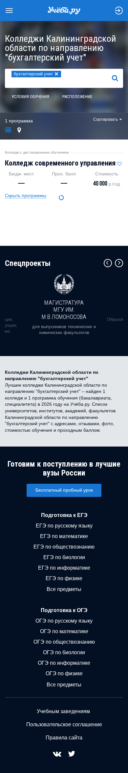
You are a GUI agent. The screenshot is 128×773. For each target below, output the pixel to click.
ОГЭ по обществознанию (64, 642)
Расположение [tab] (77, 96)
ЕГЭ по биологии (64, 557)
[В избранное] (119, 162)
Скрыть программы (25, 195)
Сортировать (105, 119)
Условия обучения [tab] (30, 96)
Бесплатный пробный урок (64, 490)
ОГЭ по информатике (64, 663)
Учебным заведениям (63, 711)
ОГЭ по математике (64, 631)
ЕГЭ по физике (64, 578)
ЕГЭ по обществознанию (64, 547)
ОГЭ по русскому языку (64, 621)
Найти (117, 78)
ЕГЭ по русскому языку (64, 525)
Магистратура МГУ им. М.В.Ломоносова (64, 309)
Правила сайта (64, 737)
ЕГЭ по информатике (64, 568)
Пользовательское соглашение (64, 724)
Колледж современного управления (60, 163)
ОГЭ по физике (64, 673)
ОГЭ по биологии (64, 652)
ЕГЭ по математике (64, 536)
